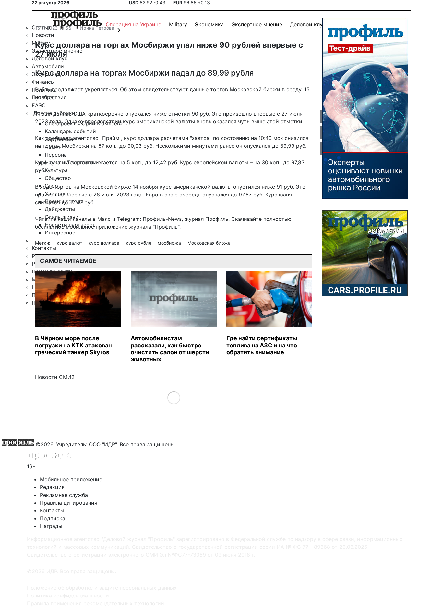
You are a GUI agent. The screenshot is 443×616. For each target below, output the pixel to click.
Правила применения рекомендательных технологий (95, 603)
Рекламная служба (64, 495)
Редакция (52, 487)
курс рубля (139, 242)
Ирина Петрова (97, 27)
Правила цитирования (68, 502)
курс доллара (105, 242)
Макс (104, 219)
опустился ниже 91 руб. (263, 186)
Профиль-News (162, 219)
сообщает (58, 138)
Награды (51, 526)
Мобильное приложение (71, 479)
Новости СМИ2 (55, 377)
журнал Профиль (206, 219)
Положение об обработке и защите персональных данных (102, 588)
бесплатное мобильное (64, 226)
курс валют (70, 242)
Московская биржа (209, 242)
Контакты (52, 510)
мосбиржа (170, 242)
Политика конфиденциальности (68, 595)
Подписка (52, 518)
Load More (173, 397)
